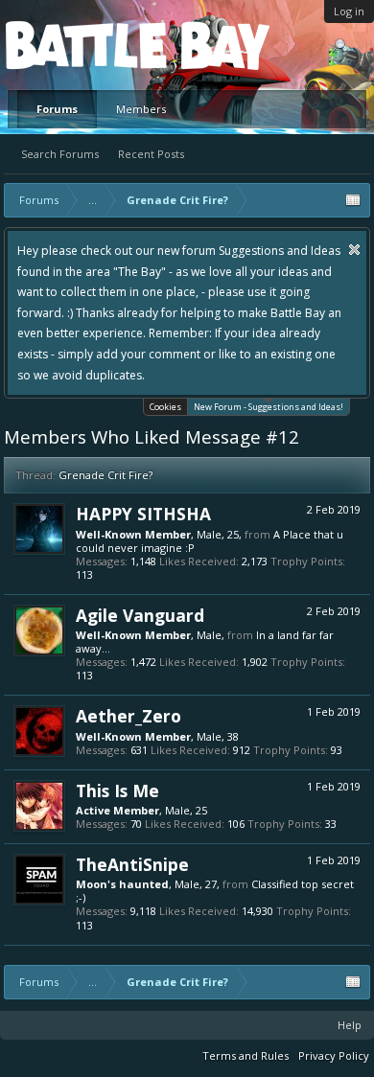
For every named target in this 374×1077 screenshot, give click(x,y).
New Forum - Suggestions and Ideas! (268, 407)
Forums (57, 109)
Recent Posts (151, 154)
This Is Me (117, 790)
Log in (349, 11)
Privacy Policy (333, 1055)
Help (350, 1025)
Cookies (165, 407)
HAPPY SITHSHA (143, 513)
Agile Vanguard (140, 615)
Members (141, 109)
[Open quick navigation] (353, 200)
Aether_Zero (128, 715)
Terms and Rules (245, 1055)
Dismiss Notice (354, 249)
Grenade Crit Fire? (105, 475)
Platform (75, 44)
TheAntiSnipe (132, 864)
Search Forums (60, 154)
